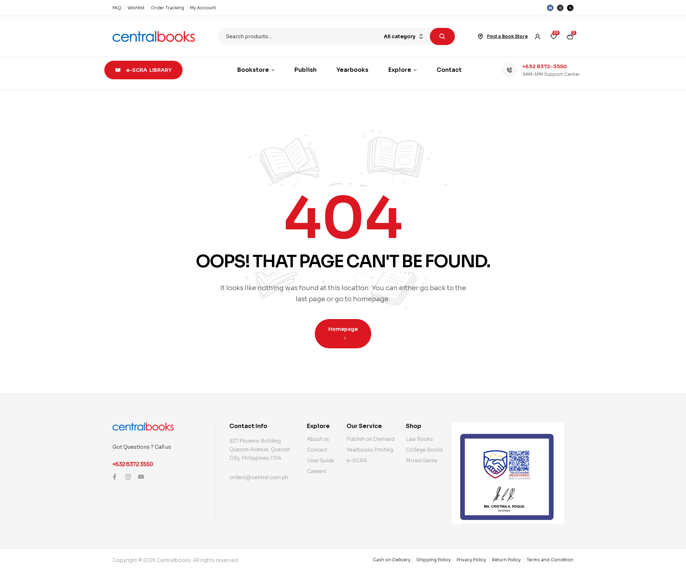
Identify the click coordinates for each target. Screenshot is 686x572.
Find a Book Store (507, 36)
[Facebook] (550, 8)
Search (442, 36)
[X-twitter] (570, 8)
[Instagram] (560, 8)
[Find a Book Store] (480, 36)
